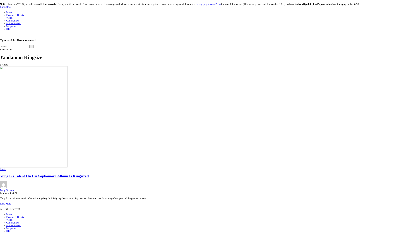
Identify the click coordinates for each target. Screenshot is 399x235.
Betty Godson (7, 190)
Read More (5, 203)
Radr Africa (6, 7)
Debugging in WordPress (208, 4)
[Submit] (31, 46)
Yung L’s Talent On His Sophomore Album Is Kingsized (44, 176)
